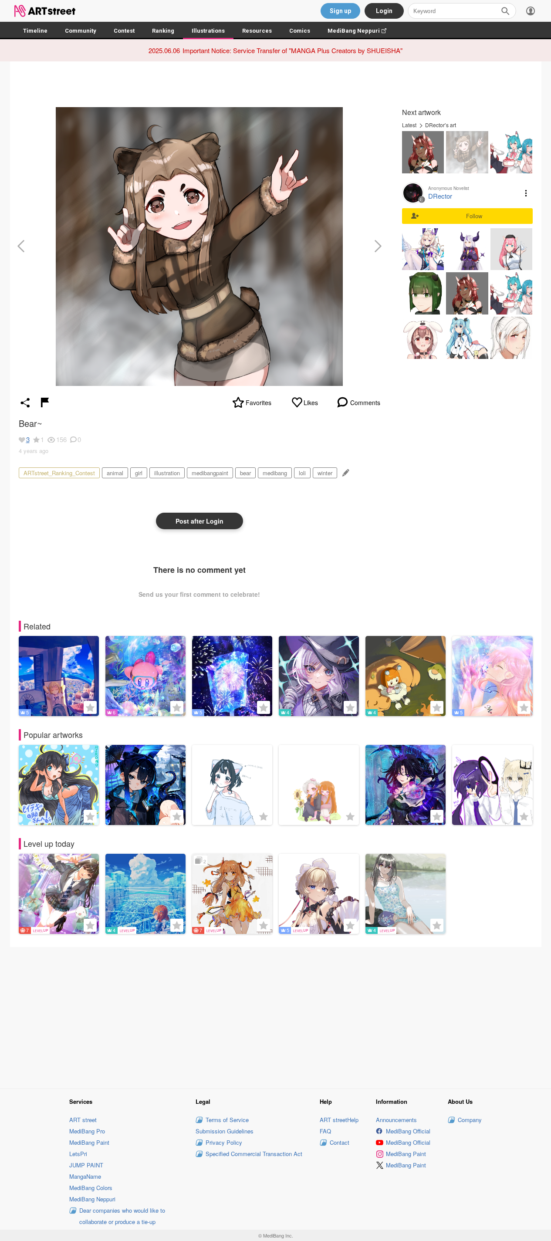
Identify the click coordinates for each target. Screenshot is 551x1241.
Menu (526, 193)
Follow (474, 216)
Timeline (35, 30)
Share (25, 402)
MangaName (85, 1176)
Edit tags (344, 472)
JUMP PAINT (86, 1165)
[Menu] (530, 10)
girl (138, 473)
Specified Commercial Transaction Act (254, 1154)
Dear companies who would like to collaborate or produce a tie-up (122, 1216)
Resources (257, 30)
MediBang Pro (87, 1131)
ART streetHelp (339, 1120)
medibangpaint (210, 473)
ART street (83, 1120)
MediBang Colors (90, 1188)
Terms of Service (227, 1120)
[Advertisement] (275, 1016)
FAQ (325, 1131)
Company (470, 1120)
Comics (299, 30)
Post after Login (199, 521)
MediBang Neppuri (361, 30)
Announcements (396, 1120)
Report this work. (44, 402)
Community (80, 30)
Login (384, 10)
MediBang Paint (89, 1142)
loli (302, 473)
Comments (365, 402)
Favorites (258, 402)
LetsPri (78, 1154)
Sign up (340, 10)
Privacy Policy (224, 1142)
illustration (167, 473)
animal (115, 473)
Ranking (163, 30)
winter (325, 473)
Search (505, 11)
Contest (124, 30)
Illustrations (208, 30)
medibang (275, 473)
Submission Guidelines (225, 1131)
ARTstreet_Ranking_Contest (59, 473)
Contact (339, 1142)
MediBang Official (408, 1131)
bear (245, 473)
